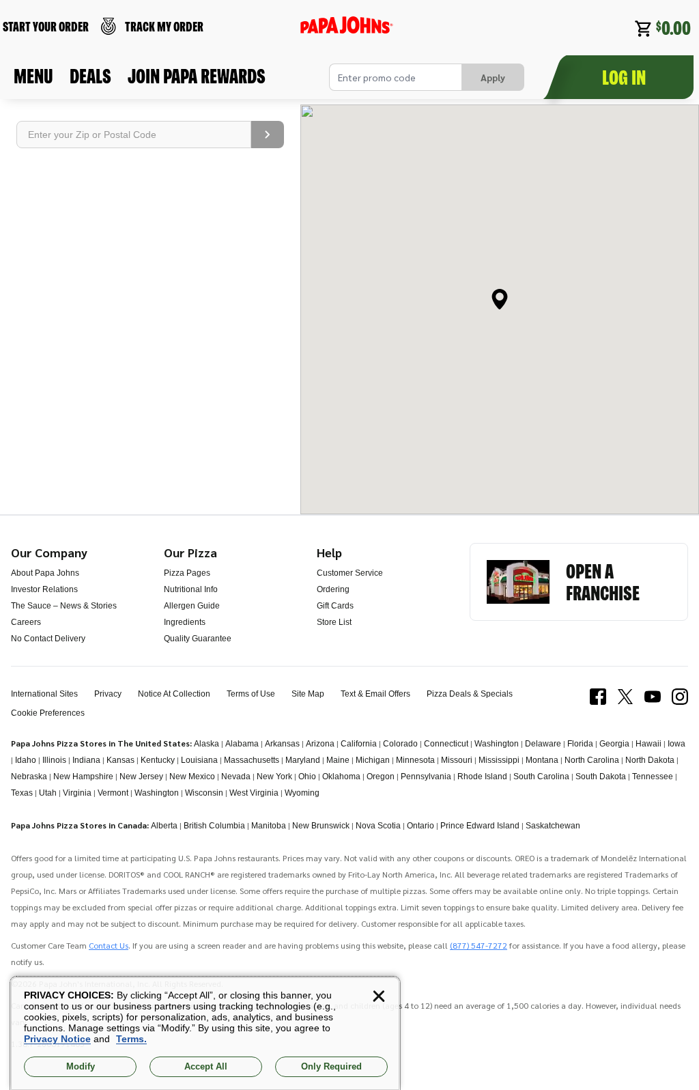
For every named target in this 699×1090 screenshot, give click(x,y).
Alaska (206, 744)
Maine (338, 760)
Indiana (86, 760)
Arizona (320, 744)
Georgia (614, 744)
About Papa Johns (45, 573)
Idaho (25, 760)
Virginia (77, 793)
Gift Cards (335, 606)
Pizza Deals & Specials (470, 694)
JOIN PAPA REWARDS (197, 75)
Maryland (302, 760)
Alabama (242, 744)
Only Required (331, 1066)
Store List (334, 622)
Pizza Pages (187, 573)
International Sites (44, 694)
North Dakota (649, 760)
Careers (26, 622)
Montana (542, 760)
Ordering (333, 589)
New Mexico (192, 776)
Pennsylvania (426, 776)
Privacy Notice (57, 1038)
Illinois (54, 760)
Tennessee (652, 776)
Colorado (400, 744)
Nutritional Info (191, 589)
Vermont (113, 793)
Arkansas (282, 744)
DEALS (90, 75)
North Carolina (592, 760)
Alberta (164, 825)
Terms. (131, 1038)
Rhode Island (482, 776)
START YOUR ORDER (46, 26)
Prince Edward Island (479, 825)
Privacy (108, 694)
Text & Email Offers (375, 694)
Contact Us (108, 945)
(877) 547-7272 (478, 945)
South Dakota (600, 776)
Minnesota (415, 760)
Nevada (236, 776)
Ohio (307, 776)
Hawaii (648, 744)
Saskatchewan (553, 825)
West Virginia (254, 793)
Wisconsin (204, 793)
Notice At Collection (174, 694)
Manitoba (268, 825)
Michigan (373, 760)
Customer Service (350, 573)
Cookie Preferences (48, 713)
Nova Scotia (378, 825)
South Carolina (541, 776)
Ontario (420, 825)
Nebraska (29, 776)
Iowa (676, 744)
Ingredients (184, 622)
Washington (496, 744)
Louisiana (199, 760)
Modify (80, 1066)
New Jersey (141, 776)
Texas (22, 793)
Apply (493, 77)
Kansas (120, 760)
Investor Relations (44, 589)
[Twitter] (625, 703)
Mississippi (499, 760)
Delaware (543, 744)
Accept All (205, 1066)
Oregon (381, 776)
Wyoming (302, 793)
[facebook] (598, 703)
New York (274, 776)
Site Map (307, 694)
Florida (580, 744)
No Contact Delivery (48, 638)
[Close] (379, 996)
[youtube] (652, 703)
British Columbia (214, 825)
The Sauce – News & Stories (64, 606)
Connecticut (446, 744)
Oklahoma (341, 776)
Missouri (456, 760)
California (359, 744)
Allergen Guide (192, 606)
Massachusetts (251, 760)
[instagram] (680, 703)
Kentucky (158, 760)
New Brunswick (321, 825)
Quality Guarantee (197, 638)
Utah (48, 793)
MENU (33, 75)
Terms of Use (251, 694)
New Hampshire (83, 776)
